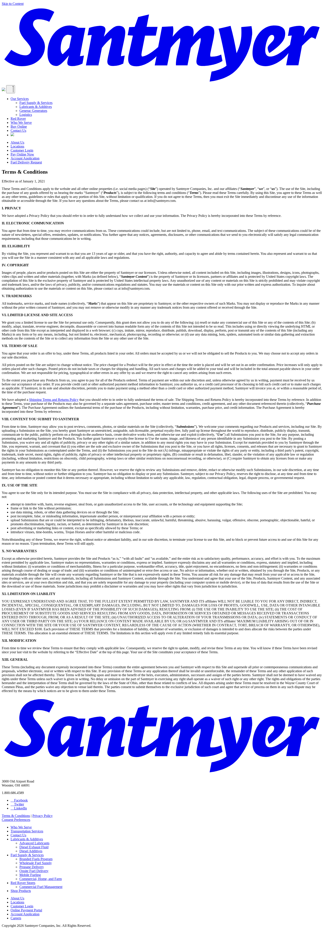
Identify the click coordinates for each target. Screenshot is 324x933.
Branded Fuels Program (35, 859)
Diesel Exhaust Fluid (33, 847)
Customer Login (22, 150)
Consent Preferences (16, 820)
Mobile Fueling (30, 875)
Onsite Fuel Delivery (33, 871)
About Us (17, 142)
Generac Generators (33, 111)
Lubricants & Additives (35, 107)
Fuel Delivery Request (26, 162)
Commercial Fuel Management (40, 887)
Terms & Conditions (16, 816)
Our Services (20, 99)
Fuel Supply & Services (35, 103)
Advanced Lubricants (34, 843)
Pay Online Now (22, 154)
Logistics (25, 114)
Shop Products (21, 891)
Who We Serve (21, 122)
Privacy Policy (42, 816)
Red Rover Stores (23, 883)
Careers (16, 918)
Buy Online (19, 126)
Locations (17, 146)
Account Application (25, 158)
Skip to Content (13, 4)
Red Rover (18, 118)
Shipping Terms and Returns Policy (53, 400)
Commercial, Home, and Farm (40, 879)
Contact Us (18, 130)
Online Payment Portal (26, 910)
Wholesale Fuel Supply (35, 863)
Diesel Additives (30, 851)
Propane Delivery (31, 867)
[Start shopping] (3, 90)
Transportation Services (27, 831)
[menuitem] (166, 107)
